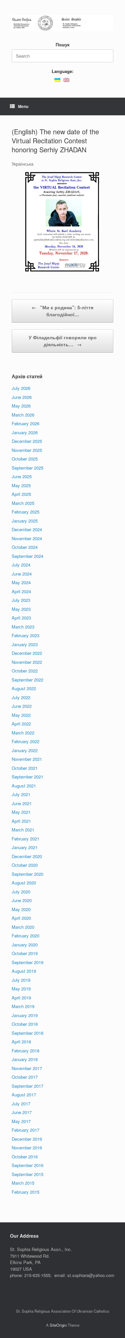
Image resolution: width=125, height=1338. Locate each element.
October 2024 (25, 547)
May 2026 (21, 406)
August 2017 (24, 1094)
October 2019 (25, 953)
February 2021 (25, 838)
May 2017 (21, 1121)
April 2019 (21, 997)
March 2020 (23, 927)
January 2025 (25, 521)
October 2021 (25, 768)
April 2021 (21, 821)
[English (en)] (66, 79)
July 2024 (21, 565)
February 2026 (25, 423)
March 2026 (23, 415)
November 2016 (27, 1147)
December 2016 (27, 1139)
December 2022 (27, 653)
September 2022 (27, 679)
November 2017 (27, 1068)
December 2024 (27, 529)
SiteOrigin (58, 1325)
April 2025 (21, 494)
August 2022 (24, 688)
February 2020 (25, 935)
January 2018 (25, 1059)
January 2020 (25, 944)
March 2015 (23, 1183)
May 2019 (21, 988)
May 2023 (21, 609)
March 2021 (23, 829)
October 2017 (25, 1077)
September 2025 (27, 468)
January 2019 (25, 1015)
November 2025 (27, 450)
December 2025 (27, 441)
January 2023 (25, 644)
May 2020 (21, 909)
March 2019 (23, 1006)
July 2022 (21, 697)
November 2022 (27, 662)
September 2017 (27, 1086)
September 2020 (27, 874)
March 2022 (23, 732)
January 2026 (25, 432)
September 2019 (27, 962)
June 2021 (22, 803)
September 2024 (27, 556)
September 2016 (27, 1165)
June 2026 (22, 397)
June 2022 (22, 706)
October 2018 (25, 1024)
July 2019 (21, 980)
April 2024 (21, 591)
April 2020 (21, 918)
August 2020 (24, 882)
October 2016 (25, 1156)
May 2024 (21, 582)
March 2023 (23, 627)
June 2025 (22, 476)
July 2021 (21, 794)
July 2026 (21, 388)
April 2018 (21, 1041)
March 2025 (23, 503)
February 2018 (25, 1050)
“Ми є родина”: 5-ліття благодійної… (62, 311)
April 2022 (21, 723)
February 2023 (25, 635)
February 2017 (25, 1130)
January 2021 (25, 847)
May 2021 (21, 812)
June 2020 (22, 900)
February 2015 (25, 1192)
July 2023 (21, 600)
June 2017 (22, 1112)
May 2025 (21, 485)
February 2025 (25, 512)
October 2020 (25, 865)
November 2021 (27, 759)
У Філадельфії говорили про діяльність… (63, 341)
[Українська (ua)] (57, 79)
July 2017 (21, 1103)
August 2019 (24, 971)
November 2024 (27, 538)
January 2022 (25, 750)
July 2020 (21, 891)
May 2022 (21, 715)
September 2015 (27, 1174)
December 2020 (27, 856)
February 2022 (25, 741)
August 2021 (24, 785)
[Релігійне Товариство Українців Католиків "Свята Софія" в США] (62, 23)
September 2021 (27, 776)
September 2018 (27, 1033)
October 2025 (25, 459)
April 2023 (21, 618)
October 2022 (25, 671)
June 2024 (22, 574)
